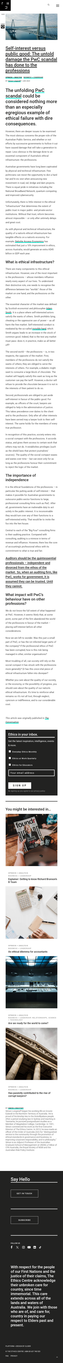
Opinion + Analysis (14, 77)
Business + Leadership (33, 77)
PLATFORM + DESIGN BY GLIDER (18, 1346)
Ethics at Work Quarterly (24, 758)
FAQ (7, 1356)
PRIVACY (14, 1356)
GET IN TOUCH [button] (24, 1193)
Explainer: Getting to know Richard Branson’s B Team (32, 881)
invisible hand (39, 328)
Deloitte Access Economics (29, 241)
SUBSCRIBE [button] (24, 1220)
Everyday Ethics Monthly (24, 752)
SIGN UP (20, 785)
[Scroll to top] (57, 1356)
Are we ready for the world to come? (28, 1023)
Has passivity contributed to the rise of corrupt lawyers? (29, 1094)
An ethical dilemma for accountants (27, 951)
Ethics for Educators (22, 765)
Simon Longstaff (14, 81)
